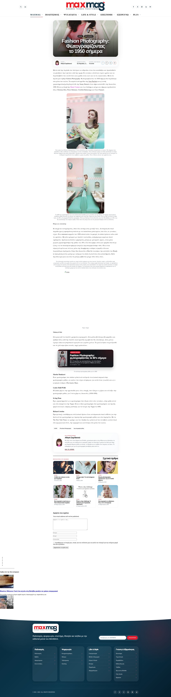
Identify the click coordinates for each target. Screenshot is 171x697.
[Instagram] (142, 7)
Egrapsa (118, 677)
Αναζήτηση (132, 637)
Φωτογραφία (88, 36)
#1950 (55, 428)
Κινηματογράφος (67, 653)
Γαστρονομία (93, 653)
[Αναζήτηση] (21, 7)
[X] (137, 7)
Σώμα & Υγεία (93, 660)
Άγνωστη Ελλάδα (121, 670)
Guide (80, 36)
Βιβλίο (37, 657)
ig (128, 692)
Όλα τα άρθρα (69, 449)
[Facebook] (133, 7)
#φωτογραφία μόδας (79, 428)
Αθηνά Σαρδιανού (72, 437)
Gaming (64, 664)
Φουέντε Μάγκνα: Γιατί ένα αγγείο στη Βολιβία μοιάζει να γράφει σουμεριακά (29, 591)
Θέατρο (64, 657)
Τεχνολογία (119, 657)
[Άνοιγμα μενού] (25, 7)
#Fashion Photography (65, 428)
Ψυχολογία (92, 667)
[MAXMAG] (85, 6)
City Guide (119, 674)
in (110, 63)
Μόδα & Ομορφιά (94, 657)
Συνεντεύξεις (38, 664)
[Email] (150, 7)
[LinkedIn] (146, 7)
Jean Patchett (93, 81)
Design (91, 664)
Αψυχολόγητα (93, 670)
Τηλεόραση (65, 660)
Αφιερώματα (38, 660)
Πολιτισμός (38, 653)
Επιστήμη (119, 653)
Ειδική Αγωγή (120, 664)
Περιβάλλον (119, 660)
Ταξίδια (118, 667)
